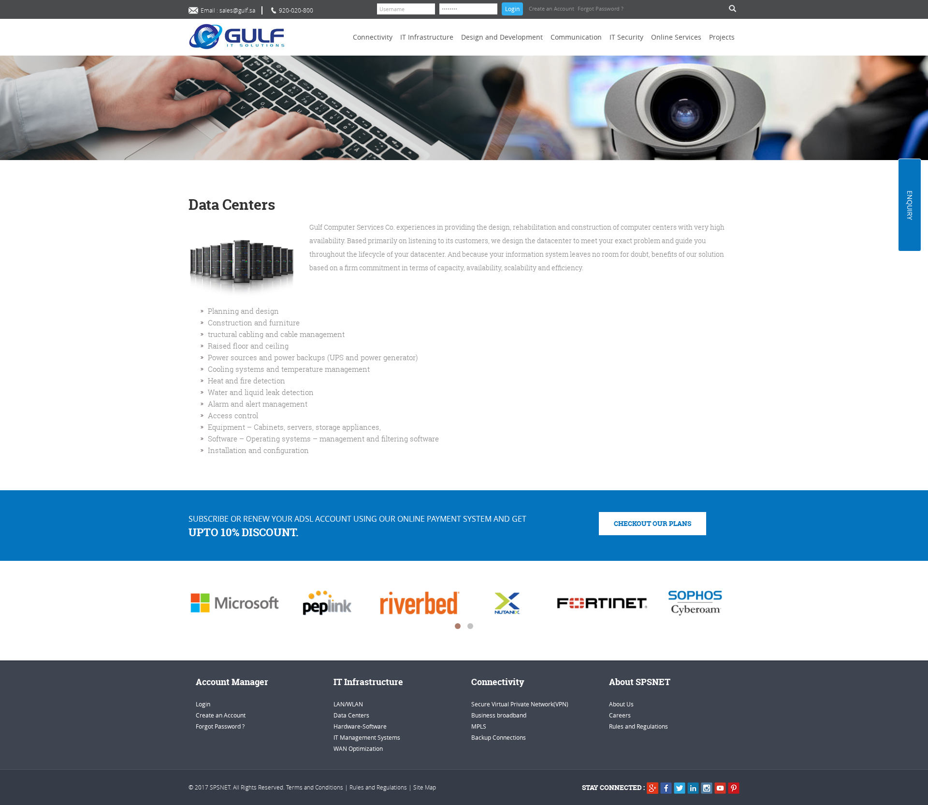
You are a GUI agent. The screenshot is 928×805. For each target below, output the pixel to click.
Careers (620, 715)
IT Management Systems (367, 737)
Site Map (424, 787)
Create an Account (551, 8)
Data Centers (351, 715)
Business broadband (498, 715)
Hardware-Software (360, 726)
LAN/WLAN (348, 704)
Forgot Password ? (601, 8)
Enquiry (909, 205)
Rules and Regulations (638, 726)
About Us (621, 704)
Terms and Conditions (314, 787)
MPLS (478, 726)
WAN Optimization (358, 748)
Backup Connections (498, 737)
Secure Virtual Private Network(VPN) (519, 704)
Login (512, 9)
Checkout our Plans (652, 523)
